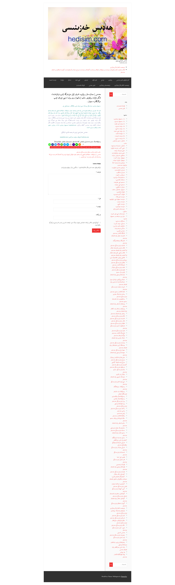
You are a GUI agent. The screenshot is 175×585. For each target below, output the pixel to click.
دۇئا (74, 69)
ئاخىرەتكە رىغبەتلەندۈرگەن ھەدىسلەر (120, 242)
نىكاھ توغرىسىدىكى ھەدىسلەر (118, 525)
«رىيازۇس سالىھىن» (88, 147)
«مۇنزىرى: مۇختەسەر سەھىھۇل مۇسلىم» (118, 217)
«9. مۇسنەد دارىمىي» (120, 138)
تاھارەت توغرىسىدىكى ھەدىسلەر (117, 318)
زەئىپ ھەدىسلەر (121, 411)
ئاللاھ (123, 69)
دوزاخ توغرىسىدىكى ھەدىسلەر (118, 359)
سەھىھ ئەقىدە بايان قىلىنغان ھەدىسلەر (56, 147)
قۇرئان (112, 69)
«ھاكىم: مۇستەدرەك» (120, 228)
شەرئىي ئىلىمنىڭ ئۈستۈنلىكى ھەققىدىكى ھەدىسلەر (119, 444)
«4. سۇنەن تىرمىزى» (120, 126)
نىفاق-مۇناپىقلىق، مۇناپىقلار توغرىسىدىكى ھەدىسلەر (119, 521)
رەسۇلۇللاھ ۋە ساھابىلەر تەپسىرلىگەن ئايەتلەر (120, 392)
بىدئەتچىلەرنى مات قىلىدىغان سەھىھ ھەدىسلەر (119, 300)
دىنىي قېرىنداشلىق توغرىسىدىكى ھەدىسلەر (119, 383)
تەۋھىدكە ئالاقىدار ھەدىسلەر (118, 333)
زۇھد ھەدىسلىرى (121, 413)
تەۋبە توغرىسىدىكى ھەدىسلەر (118, 330)
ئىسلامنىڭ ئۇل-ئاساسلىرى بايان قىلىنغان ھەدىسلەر (118, 283)
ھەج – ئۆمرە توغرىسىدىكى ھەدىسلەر (119, 529)
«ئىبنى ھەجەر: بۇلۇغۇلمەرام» (118, 153)
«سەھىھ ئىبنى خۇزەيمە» (119, 182)
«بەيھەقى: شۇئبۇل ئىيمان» (119, 160)
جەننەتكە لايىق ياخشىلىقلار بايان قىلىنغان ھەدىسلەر (118, 346)
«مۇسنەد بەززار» (121, 201)
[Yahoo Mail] (73, 144)
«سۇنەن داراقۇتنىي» (120, 187)
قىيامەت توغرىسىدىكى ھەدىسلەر (117, 471)
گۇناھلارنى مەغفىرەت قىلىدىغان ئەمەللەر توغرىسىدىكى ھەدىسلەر (118, 495)
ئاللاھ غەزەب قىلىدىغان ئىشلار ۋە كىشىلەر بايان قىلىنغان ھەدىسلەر (118, 249)
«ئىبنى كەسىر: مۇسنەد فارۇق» (118, 148)
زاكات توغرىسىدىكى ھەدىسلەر (118, 408)
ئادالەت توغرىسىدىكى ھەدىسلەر (117, 245)
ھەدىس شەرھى (121, 532)
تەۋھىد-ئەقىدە (118, 69)
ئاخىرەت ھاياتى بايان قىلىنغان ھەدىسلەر (70, 147)
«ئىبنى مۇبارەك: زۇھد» (119, 150)
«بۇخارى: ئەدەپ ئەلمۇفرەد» (118, 167)
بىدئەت (92, 69)
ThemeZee (124, 576)
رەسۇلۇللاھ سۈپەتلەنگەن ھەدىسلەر (120, 388)
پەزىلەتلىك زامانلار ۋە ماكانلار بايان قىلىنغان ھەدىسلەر (119, 310)
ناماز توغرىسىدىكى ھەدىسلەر (118, 515)
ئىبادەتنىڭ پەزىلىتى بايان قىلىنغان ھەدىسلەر (118, 276)
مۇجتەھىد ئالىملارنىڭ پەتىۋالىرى (117, 67)
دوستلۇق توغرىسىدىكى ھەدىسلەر (117, 367)
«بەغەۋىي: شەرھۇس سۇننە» (118, 155)
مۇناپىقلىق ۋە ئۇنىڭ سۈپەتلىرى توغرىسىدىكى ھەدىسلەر (119, 512)
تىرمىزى (86, 80)
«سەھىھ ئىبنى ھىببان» (120, 184)
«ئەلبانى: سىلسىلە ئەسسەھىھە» (118, 145)
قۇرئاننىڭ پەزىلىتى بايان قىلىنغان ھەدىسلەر (119, 468)
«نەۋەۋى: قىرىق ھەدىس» (119, 226)
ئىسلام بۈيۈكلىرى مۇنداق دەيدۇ (117, 279)
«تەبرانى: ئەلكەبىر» (120, 172)
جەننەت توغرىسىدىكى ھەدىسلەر (117, 342)
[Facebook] (52, 144)
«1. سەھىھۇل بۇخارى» (96, 147)
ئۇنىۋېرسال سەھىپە (120, 272)
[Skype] (67, 144)
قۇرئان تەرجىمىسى (120, 464)
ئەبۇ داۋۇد (94, 80)
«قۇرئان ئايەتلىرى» (120, 192)
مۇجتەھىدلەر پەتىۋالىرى (104, 85)
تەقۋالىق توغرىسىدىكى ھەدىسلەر (117, 323)
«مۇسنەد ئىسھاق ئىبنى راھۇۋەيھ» (117, 199)
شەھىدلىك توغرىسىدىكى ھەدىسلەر (120, 453)
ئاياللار (96, 69)
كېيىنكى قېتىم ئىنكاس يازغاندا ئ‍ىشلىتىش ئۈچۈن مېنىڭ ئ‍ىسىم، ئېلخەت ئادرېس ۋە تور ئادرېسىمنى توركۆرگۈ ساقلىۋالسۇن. (75, 224)
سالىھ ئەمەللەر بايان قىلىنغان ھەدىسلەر (119, 424)
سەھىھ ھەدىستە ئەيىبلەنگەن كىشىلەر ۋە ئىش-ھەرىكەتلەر (119, 439)
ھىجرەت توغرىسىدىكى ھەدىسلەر (117, 535)
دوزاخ (77, 69)
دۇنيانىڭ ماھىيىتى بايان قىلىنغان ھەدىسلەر (118, 378)
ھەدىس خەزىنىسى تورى (121, 60)
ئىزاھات (98, 172)
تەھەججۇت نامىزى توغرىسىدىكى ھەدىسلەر (118, 327)
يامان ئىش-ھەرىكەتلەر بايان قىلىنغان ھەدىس (119, 548)
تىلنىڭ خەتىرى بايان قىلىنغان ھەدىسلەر (119, 339)
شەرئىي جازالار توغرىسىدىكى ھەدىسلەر (119, 448)
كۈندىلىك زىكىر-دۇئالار (119, 474)
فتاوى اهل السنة (121, 457)
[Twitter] (55, 144)
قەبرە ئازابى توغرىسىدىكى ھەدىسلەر (120, 461)
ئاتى (99, 198)
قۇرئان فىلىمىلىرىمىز (80, 85)
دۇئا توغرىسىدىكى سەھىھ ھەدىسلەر (120, 371)
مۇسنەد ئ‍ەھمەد (52, 80)
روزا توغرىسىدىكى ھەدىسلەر (118, 401)
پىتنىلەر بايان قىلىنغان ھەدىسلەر (118, 313)
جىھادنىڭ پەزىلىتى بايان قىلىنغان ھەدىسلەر (118, 353)
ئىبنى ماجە (77, 80)
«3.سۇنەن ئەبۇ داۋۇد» (119, 123)
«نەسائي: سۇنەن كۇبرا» (119, 223)
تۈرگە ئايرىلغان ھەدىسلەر (119, 335)
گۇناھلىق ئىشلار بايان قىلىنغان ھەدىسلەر (119, 499)
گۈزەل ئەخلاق (60, 69)
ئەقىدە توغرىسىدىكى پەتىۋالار (118, 267)
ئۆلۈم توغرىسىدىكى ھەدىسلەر (118, 269)
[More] (79, 144)
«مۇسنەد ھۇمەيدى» (120, 206)
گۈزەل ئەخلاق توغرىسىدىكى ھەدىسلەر (119, 504)
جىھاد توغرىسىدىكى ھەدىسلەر (118, 350)
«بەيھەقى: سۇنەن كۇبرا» (119, 157)
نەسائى (69, 80)
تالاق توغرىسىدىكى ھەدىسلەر (118, 316)
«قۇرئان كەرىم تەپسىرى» (119, 194)
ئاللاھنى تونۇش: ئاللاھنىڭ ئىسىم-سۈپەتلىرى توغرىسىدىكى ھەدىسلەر (118, 259)
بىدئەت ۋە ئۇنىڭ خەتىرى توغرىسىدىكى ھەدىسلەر (120, 295)
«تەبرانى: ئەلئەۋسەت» (120, 170)
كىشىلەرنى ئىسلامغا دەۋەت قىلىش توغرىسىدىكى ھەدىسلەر (119, 485)
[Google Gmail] (70, 144)
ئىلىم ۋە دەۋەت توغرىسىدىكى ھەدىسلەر (119, 288)
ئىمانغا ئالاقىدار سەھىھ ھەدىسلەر (117, 291)
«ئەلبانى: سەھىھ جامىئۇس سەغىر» (120, 142)
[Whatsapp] (49, 144)
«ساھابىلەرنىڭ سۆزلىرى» (119, 177)
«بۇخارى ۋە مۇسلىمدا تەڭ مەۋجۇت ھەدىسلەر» (119, 164)
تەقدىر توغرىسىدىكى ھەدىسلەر (118, 320)
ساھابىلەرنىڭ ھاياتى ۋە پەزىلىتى (118, 427)
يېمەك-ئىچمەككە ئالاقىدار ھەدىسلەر (120, 555)
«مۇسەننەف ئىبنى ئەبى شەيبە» (118, 213)
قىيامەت (67, 69)
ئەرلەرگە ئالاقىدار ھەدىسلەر (118, 264)
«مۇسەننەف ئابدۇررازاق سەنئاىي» (120, 210)
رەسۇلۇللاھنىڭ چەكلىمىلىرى (118, 396)
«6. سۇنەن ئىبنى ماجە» (119, 131)
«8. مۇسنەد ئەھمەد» (120, 136)
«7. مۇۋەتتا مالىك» (120, 133)
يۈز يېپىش (122, 552)
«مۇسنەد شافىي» (121, 204)
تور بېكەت (98, 214)
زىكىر (71, 69)
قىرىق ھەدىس (92, 85)
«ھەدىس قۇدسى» (121, 230)
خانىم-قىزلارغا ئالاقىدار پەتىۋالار (117, 357)
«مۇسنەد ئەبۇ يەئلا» (120, 196)
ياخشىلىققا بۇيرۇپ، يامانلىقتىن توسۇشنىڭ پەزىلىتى (119, 543)
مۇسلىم (102, 80)
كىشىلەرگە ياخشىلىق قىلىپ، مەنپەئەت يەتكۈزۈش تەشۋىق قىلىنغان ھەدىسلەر (118, 479)
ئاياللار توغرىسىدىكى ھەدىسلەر (118, 262)
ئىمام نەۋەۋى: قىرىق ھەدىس (122, 80)
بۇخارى (110, 80)
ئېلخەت (98, 206)
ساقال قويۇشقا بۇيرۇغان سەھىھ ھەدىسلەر (118, 419)
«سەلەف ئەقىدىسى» (120, 179)
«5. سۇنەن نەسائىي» (120, 128)
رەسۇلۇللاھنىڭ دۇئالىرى (119, 398)
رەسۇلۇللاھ (102, 69)
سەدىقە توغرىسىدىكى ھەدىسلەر (118, 430)
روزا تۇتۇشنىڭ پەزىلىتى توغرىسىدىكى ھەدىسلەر (121, 405)
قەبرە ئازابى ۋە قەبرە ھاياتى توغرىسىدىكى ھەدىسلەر (88, 152)
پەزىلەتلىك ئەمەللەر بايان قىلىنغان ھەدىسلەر (118, 305)
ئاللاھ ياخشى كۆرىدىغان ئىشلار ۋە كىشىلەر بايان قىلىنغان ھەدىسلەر (118, 254)
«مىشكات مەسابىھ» (80, 147)
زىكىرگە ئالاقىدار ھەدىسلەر (119, 415)
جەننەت (82, 69)
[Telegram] (64, 144)
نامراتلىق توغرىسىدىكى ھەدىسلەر (117, 518)
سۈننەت (108, 69)
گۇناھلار (88, 69)
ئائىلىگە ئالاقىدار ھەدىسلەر (119, 233)
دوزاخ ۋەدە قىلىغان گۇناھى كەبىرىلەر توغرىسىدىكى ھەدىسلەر (119, 363)
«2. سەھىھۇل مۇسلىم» (119, 121)
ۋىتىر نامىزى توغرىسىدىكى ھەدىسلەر (120, 538)
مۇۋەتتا (62, 80)
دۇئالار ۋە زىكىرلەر (120, 374)
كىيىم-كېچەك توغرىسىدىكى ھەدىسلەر (119, 490)
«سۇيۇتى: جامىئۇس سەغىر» (118, 189)
